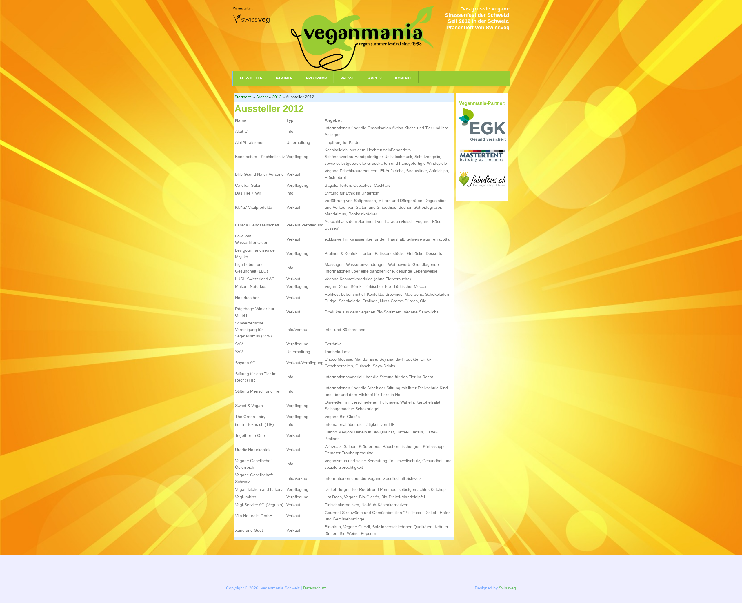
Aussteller (251, 78)
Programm (316, 78)
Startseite (243, 97)
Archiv (375, 78)
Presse (348, 78)
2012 (276, 97)
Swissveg (507, 588)
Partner (284, 78)
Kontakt (403, 78)
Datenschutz (314, 588)
